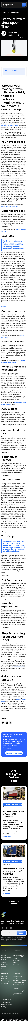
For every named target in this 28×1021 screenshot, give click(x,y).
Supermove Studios (18, 967)
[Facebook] (7, 928)
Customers (4, 953)
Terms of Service (6, 1013)
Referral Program (6, 957)
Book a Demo (5, 960)
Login (2, 969)
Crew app (4, 978)
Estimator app (5, 981)
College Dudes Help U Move (11, 426)
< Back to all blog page (10, 12)
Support (3, 962)
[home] (8, 4)
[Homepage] (3, 914)
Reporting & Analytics (19, 991)
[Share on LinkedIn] (6, 722)
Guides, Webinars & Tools (18, 961)
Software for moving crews (9, 126)
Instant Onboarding (6, 1004)
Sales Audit (16, 965)
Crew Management (18, 982)
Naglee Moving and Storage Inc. (13, 361)
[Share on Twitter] (3, 722)
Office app (4, 976)
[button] (23, 5)
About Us (3, 955)
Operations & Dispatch (19, 980)
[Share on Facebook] (10, 722)
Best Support (4, 1007)
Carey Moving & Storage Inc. (10, 206)
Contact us (4, 964)
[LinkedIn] (2, 928)
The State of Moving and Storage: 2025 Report (18, 956)
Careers (3, 966)
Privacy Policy (15, 1013)
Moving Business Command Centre (18, 994)
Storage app (4, 983)
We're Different (5, 1002)
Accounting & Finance (19, 985)
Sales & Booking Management (17, 977)
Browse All (14, 902)
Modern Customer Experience (18, 987)
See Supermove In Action (14, 753)
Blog (14, 953)
